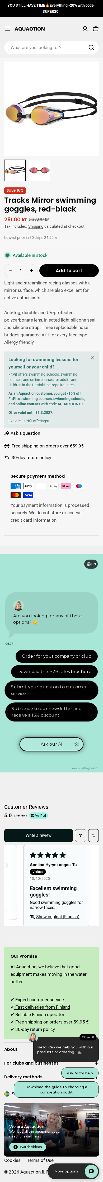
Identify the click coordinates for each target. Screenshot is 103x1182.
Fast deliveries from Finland (42, 1007)
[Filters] (80, 835)
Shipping (35, 226)
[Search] (91, 47)
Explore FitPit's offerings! (28, 421)
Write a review (39, 835)
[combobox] (51, 47)
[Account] (85, 29)
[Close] (92, 358)
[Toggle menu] (7, 29)
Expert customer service (39, 999)
